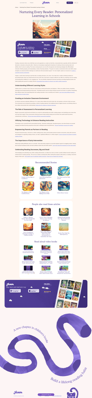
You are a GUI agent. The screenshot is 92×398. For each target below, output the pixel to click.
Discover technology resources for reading (64, 125)
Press (40, 395)
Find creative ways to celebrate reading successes (35, 156)
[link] (23, 52)
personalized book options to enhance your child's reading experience (52, 81)
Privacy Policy (47, 395)
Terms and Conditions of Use (56, 395)
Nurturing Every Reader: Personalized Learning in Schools (32, 7)
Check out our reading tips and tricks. (55, 156)
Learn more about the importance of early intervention (64, 145)
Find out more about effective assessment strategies (39, 116)
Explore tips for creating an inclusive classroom (46, 105)
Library (16, 7)
